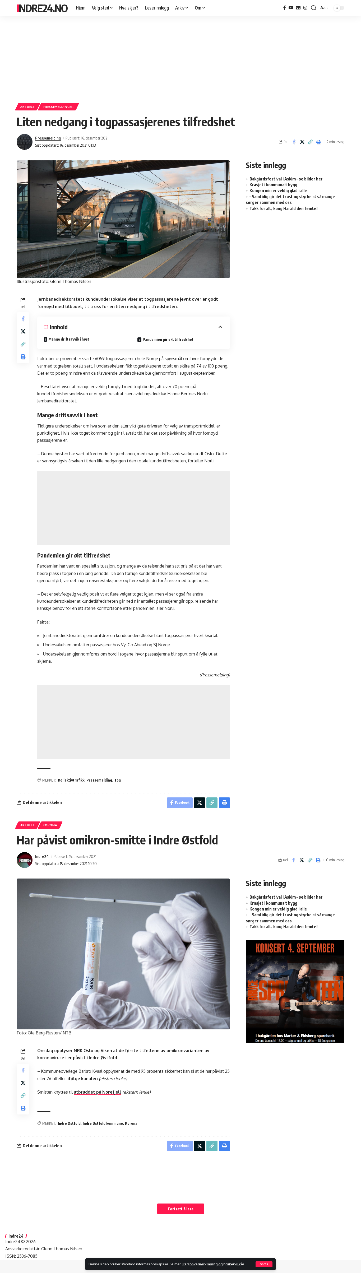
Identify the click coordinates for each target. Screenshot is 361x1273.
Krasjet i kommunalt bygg (273, 184)
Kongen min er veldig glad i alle (278, 190)
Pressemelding (48, 138)
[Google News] (298, 7)
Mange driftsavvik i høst (68, 339)
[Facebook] (284, 7)
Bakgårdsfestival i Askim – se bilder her (286, 179)
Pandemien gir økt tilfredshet (168, 339)
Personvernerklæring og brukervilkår (213, 1264)
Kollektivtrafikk (71, 780)
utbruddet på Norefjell (97, 1092)
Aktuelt (27, 107)
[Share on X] (302, 142)
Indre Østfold (69, 1123)
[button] (264, 1264)
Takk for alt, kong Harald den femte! (283, 208)
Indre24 (42, 856)
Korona (50, 825)
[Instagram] (305, 7)
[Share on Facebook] (294, 142)
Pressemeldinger (58, 107)
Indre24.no (42, 8)
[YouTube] (291, 7)
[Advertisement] (180, 57)
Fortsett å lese (180, 1208)
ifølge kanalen (83, 1078)
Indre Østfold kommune (103, 1123)
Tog (117, 780)
